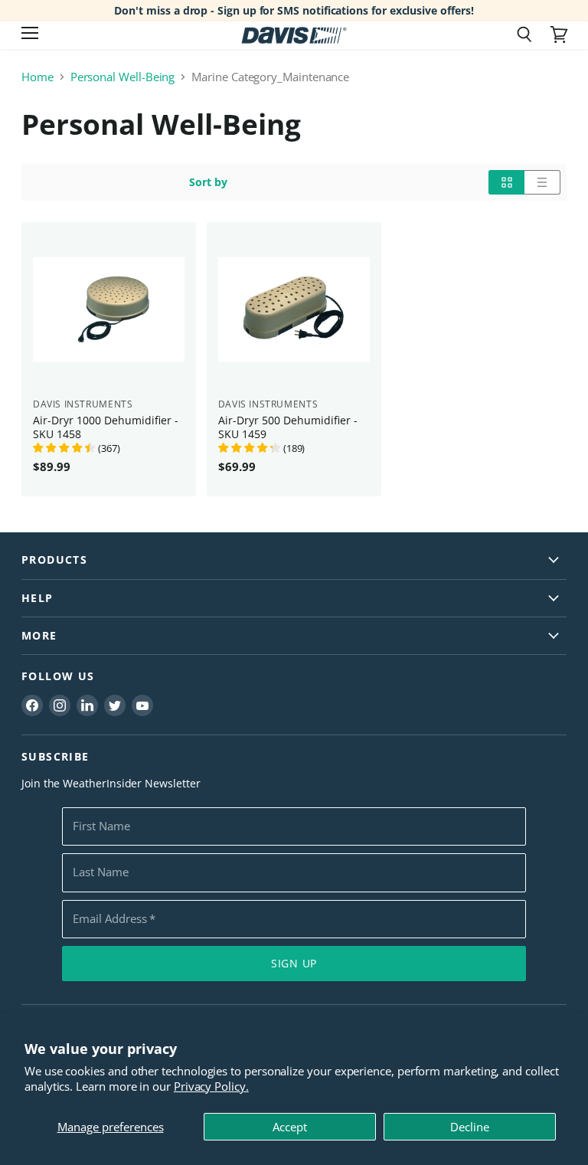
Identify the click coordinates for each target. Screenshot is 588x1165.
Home (37, 76)
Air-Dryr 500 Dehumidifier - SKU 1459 (288, 427)
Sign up (294, 963)
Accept (290, 1126)
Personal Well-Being (122, 76)
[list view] (542, 182)
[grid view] (506, 182)
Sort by (208, 182)
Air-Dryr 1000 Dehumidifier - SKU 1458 (105, 427)
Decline (469, 1126)
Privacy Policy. (211, 1086)
